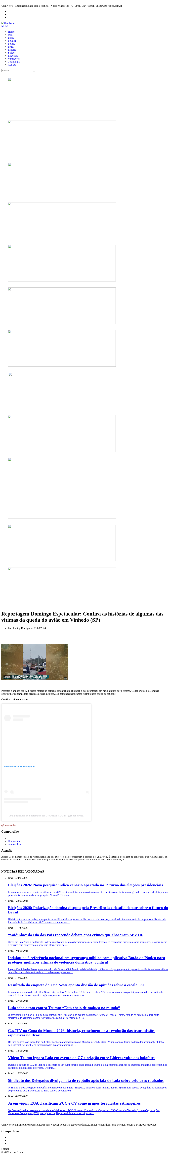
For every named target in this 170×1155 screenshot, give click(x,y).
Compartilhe (14, 841)
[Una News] (8, 23)
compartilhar (14, 844)
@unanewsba (8, 825)
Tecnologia (14, 61)
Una (10, 34)
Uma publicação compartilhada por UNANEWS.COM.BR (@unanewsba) (46, 815)
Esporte (12, 49)
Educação (13, 55)
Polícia (11, 43)
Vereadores (14, 58)
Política (12, 40)
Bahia (11, 37)
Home (11, 31)
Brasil (11, 46)
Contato (12, 64)
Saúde (11, 52)
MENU (5, 26)
